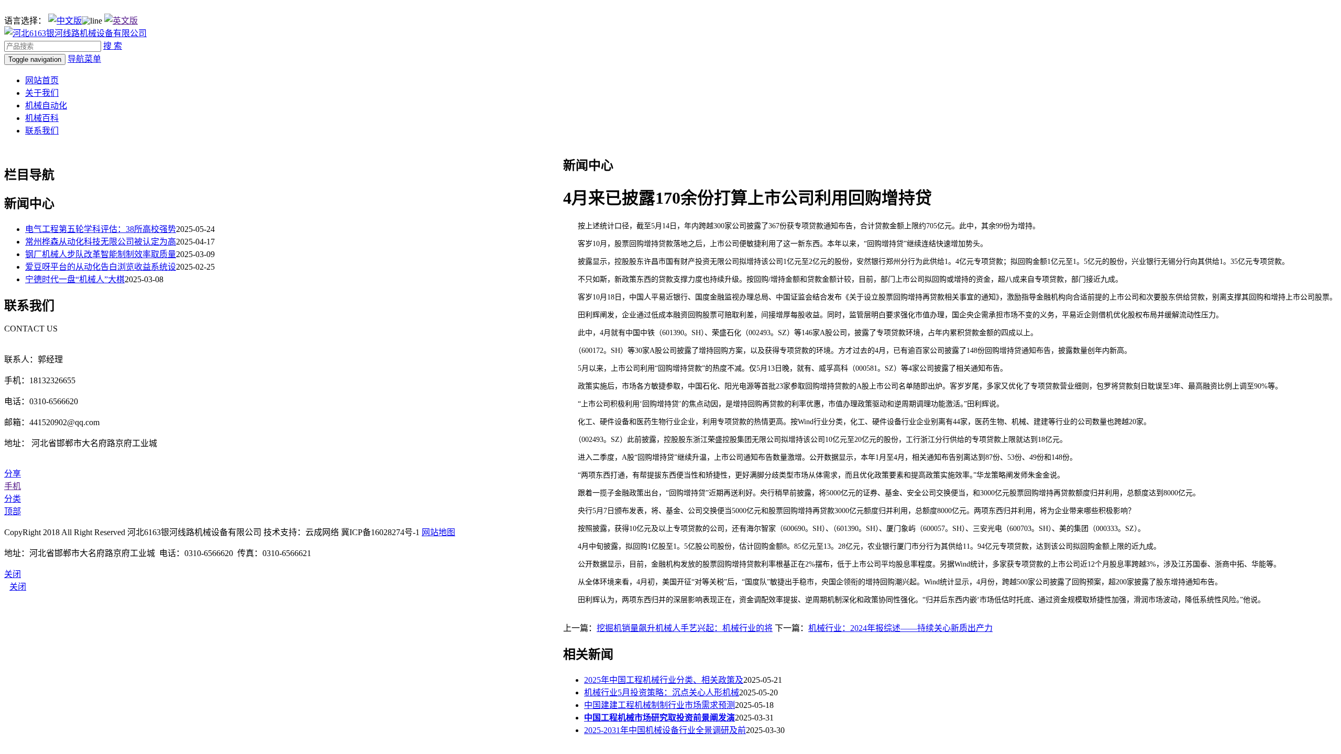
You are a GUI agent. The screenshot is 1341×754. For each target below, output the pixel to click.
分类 (12, 498)
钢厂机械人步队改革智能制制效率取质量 (100, 254)
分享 (12, 473)
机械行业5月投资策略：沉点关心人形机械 (661, 692)
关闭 (17, 586)
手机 (12, 486)
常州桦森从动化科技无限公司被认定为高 (100, 241)
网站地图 (438, 532)
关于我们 (42, 92)
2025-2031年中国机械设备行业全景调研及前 (665, 730)
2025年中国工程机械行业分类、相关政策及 (663, 679)
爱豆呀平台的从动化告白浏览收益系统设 (100, 266)
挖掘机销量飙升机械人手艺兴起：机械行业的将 (685, 628)
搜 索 (112, 45)
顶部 (12, 511)
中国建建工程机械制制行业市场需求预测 (659, 705)
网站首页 (42, 80)
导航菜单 (84, 58)
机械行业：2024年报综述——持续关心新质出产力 (900, 628)
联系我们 (42, 130)
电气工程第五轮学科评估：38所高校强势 (100, 229)
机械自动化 (46, 105)
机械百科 (42, 118)
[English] (121, 20)
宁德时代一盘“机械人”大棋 (75, 279)
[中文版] (65, 20)
